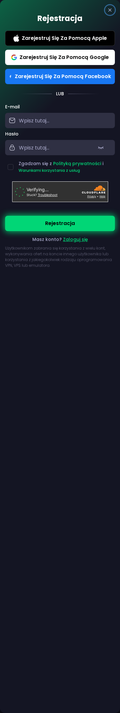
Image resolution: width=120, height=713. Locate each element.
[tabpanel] (60, 186)
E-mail (12, 107)
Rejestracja (60, 223)
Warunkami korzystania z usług (49, 170)
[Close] (110, 10)
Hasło (12, 134)
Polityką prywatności (77, 163)
